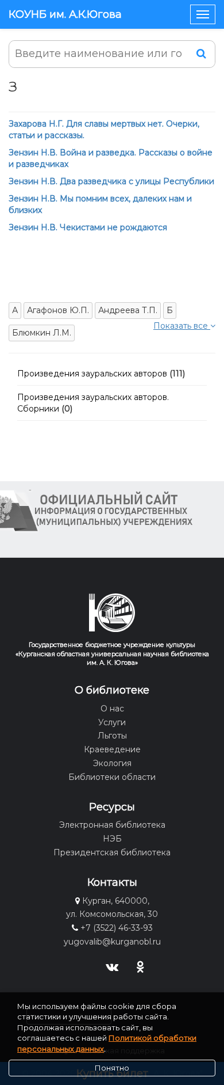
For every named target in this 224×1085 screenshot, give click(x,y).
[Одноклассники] (140, 965)
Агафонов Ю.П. (58, 310)
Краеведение (112, 749)
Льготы (112, 735)
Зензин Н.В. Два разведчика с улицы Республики (111, 181)
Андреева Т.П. (127, 310)
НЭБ (112, 838)
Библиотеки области (112, 777)
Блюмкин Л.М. (41, 333)
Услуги (112, 722)
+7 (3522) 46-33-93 (116, 928)
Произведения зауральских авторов (92, 373)
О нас (112, 708)
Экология (112, 763)
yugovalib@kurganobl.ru (112, 941)
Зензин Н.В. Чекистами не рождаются (88, 227)
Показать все (181, 326)
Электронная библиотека (112, 825)
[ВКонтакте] (112, 965)
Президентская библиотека (112, 852)
